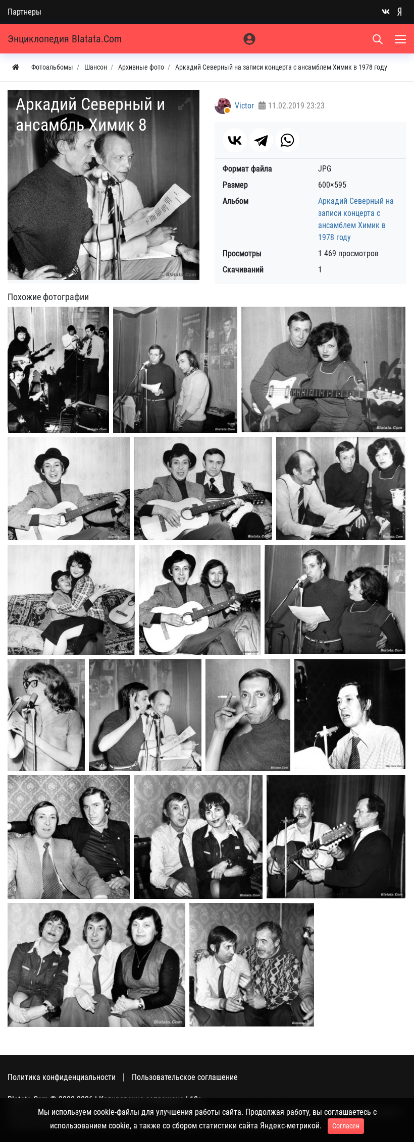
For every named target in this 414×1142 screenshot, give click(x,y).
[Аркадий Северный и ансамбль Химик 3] (323, 369)
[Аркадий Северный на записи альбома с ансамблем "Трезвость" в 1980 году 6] (251, 964)
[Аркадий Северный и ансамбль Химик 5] (203, 488)
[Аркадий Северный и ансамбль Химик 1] (58, 370)
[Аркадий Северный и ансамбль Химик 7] (71, 600)
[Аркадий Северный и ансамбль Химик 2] (175, 370)
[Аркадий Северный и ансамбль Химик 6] (340, 488)
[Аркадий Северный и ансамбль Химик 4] (69, 488)
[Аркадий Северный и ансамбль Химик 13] (247, 715)
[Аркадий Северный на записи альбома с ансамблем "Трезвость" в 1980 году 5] (96, 965)
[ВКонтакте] (235, 140)
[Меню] (401, 38)
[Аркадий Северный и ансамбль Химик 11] (46, 715)
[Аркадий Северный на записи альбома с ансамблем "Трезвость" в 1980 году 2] (69, 837)
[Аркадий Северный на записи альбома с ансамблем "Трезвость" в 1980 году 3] (198, 837)
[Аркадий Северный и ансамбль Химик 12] (145, 714)
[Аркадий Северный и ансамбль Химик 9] (200, 600)
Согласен (345, 1126)
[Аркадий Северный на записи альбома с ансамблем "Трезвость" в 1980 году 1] (349, 714)
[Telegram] (261, 140)
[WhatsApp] (287, 140)
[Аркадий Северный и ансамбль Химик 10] (335, 599)
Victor (244, 105)
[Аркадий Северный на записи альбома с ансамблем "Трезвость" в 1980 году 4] (336, 836)
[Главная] (16, 67)
